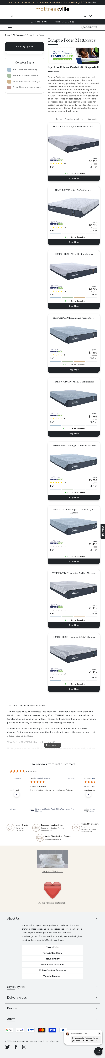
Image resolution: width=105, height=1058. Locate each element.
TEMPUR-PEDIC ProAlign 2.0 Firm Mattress (73, 317)
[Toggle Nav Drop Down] (10, 27)
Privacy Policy (52, 947)
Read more (51, 745)
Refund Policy (52, 959)
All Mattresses (18, 35)
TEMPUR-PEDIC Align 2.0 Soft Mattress (73, 190)
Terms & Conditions (52, 953)
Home (7, 35)
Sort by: (59, 119)
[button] (12, 16)
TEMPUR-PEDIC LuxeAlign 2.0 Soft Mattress (74, 636)
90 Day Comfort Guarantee (52, 970)
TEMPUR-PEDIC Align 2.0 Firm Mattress (74, 254)
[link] (52, 810)
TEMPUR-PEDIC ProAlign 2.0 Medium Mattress (73, 445)
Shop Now (74, 178)
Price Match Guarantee (52, 964)
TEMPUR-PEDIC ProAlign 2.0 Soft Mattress (73, 381)
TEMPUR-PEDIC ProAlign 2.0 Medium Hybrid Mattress (73, 511)
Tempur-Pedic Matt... (35, 35)
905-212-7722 (90, 27)
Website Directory (52, 976)
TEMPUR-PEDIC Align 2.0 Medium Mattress (73, 126)
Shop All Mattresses (52, 871)
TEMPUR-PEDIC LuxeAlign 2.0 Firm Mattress (73, 573)
